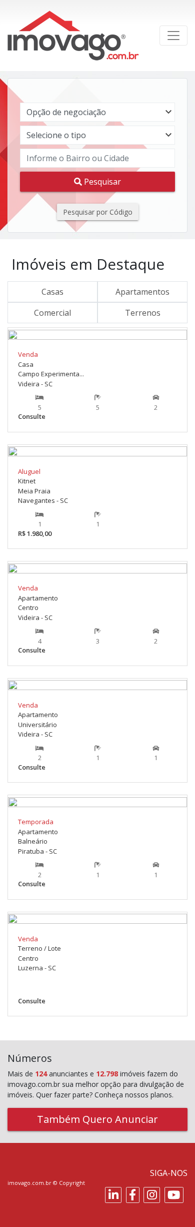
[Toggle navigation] (174, 36)
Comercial (52, 312)
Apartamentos (143, 291)
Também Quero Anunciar (97, 1119)
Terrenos (142, 312)
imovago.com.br (30, 1182)
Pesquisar (101, 181)
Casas (53, 291)
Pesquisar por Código (97, 212)
